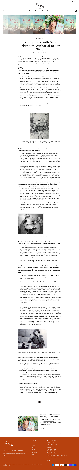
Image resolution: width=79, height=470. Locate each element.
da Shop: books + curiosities (15, 464)
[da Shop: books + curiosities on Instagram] (74, 1)
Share (42, 428)
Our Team (34, 449)
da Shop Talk (39, 38)
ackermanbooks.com (49, 421)
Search (33, 445)
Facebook (52, 419)
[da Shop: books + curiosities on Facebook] (72, 1)
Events (33, 447)
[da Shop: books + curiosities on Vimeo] (75, 1)
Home (33, 442)
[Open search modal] (3, 11)
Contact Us (34, 452)
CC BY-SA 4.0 (57, 352)
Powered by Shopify (6, 465)
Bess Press (34, 454)
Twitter (42, 419)
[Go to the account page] (73, 11)
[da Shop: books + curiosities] (39, 5)
